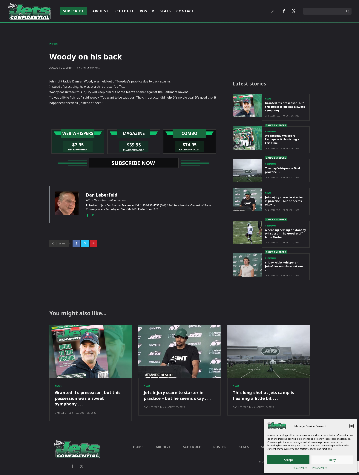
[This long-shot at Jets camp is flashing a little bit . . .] (268, 351)
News (53, 43)
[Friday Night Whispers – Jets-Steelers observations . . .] (247, 265)
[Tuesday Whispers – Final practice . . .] (247, 170)
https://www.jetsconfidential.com (106, 200)
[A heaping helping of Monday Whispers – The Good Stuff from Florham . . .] (247, 232)
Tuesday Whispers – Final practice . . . (282, 170)
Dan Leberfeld (91, 67)
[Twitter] (293, 11)
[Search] (347, 11)
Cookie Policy (299, 468)
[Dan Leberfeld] (67, 204)
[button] (351, 426)
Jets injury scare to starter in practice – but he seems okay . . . (284, 200)
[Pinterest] (93, 243)
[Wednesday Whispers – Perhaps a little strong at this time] (247, 138)
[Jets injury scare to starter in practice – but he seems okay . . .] (247, 199)
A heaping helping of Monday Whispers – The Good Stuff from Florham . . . (285, 233)
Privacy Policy (319, 468)
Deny (332, 460)
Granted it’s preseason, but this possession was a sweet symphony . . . (285, 106)
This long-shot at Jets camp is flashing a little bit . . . (263, 395)
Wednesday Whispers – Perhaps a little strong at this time (283, 139)
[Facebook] (284, 11)
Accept (288, 460)
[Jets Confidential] (29, 11)
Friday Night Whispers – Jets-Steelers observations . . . (285, 266)
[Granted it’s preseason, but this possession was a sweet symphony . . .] (247, 105)
